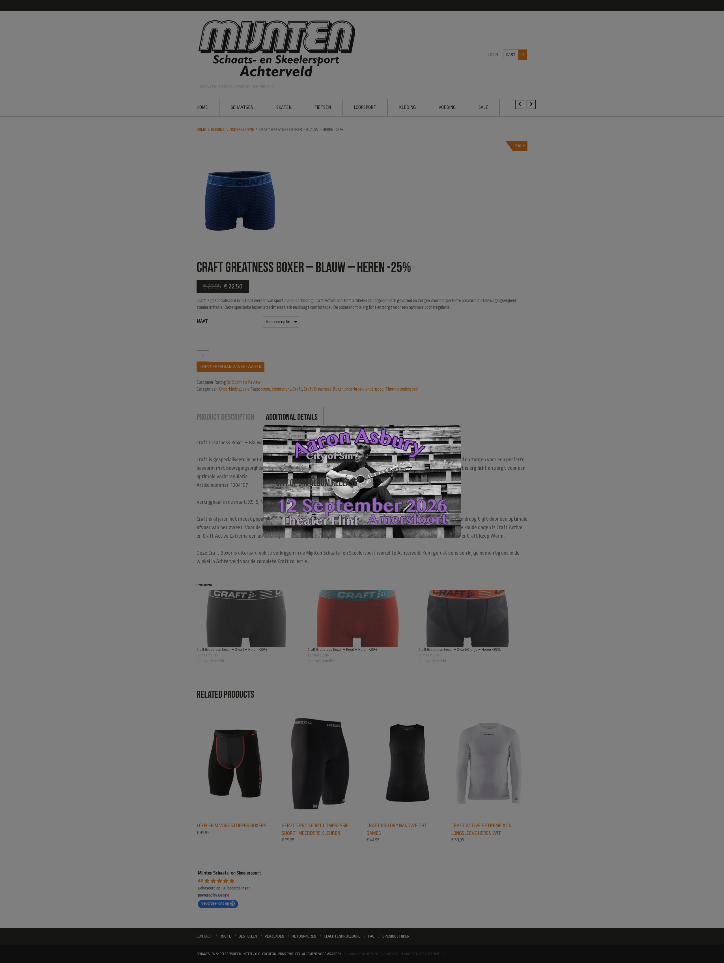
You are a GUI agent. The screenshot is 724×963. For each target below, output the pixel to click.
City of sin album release (316, 482)
